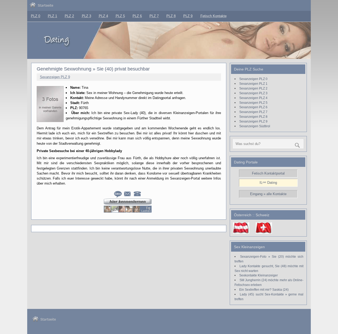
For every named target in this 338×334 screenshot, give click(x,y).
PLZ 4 (103, 16)
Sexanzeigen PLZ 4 (253, 98)
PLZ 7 (154, 16)
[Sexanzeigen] (41, 6)
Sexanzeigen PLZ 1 (253, 83)
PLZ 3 (86, 16)
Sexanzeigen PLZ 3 (253, 93)
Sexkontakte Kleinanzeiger (258, 275)
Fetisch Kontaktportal (268, 173)
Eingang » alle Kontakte (268, 194)
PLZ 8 (171, 16)
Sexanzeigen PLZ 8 (253, 116)
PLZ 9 (188, 16)
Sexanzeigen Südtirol (254, 126)
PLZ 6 (137, 16)
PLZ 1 (52, 16)
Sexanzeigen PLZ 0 (253, 79)
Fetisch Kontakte (213, 16)
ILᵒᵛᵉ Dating (268, 183)
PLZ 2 (69, 16)
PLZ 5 (120, 16)
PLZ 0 (35, 16)
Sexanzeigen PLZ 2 (253, 88)
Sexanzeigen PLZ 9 (55, 77)
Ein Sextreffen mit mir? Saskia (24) (264, 289)
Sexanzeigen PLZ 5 (253, 102)
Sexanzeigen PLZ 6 (253, 107)
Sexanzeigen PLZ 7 (253, 112)
